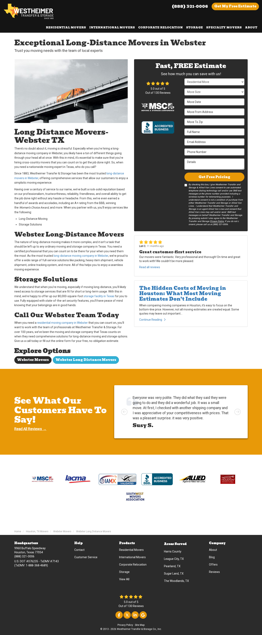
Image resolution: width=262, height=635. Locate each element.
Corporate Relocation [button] (160, 27)
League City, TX (174, 558)
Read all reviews (149, 267)
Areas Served (175, 544)
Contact (79, 549)
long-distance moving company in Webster (81, 255)
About (213, 549)
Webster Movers (33, 359)
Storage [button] (194, 27)
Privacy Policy (125, 625)
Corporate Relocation (133, 564)
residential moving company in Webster (62, 322)
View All (124, 579)
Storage (124, 572)
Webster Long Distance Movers (85, 359)
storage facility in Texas (99, 296)
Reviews (214, 572)
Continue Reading (150, 319)
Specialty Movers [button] (224, 27)
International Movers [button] (112, 27)
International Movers (132, 557)
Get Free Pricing (214, 177)
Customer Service (85, 557)
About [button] (251, 27)
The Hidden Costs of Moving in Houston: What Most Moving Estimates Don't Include (182, 293)
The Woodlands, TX (176, 581)
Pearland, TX (172, 566)
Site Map (140, 625)
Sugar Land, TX (174, 573)
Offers (213, 564)
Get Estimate (235, 6)
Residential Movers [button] (66, 27)
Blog (212, 557)
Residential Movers (131, 549)
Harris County (172, 551)
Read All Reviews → (30, 429)
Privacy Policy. (217, 221)
